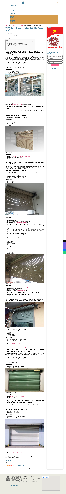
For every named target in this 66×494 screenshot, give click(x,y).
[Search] (23, 3)
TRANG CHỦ (13, 5)
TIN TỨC (12, 8)
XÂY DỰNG (13, 12)
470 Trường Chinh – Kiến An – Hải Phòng (17, 219)
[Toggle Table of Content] (33, 41)
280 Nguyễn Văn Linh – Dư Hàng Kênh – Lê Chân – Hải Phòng (21, 156)
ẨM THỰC (13, 6)
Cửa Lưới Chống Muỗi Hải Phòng (17, 159)
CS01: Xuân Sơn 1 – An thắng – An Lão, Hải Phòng (19, 287)
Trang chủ (7, 25)
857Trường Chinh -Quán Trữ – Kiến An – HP (17, 396)
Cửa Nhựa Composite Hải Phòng (20, 347)
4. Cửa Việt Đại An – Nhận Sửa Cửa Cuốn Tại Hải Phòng (14, 45)
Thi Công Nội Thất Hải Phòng (17, 104)
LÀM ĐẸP (13, 13)
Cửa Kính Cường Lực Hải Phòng (20, 222)
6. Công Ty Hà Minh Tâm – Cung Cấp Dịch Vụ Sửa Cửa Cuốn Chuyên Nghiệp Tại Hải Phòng (19, 48)
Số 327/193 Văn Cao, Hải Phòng (15, 343)
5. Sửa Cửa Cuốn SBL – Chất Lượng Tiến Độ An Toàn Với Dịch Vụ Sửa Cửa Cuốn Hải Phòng (19, 46)
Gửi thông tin (55, 65)
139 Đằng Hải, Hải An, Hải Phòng (15, 100)
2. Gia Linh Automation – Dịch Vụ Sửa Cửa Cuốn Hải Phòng (15, 43)
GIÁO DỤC (13, 10)
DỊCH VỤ (13, 9)
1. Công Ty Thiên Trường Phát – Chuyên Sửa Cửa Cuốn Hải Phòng (16, 42)
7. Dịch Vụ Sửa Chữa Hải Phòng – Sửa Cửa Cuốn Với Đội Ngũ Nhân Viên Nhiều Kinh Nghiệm (20, 49)
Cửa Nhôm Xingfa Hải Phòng (21, 290)
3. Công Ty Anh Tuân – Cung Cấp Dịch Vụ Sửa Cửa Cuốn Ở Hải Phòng (16, 44)
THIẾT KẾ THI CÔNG (19, 25)
